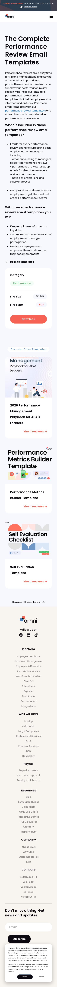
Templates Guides (28, 802)
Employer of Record (28, 780)
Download (28, 319)
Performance (28, 701)
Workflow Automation (28, 676)
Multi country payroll (29, 775)
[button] (51, 16)
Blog (28, 797)
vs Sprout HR (28, 896)
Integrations (28, 706)
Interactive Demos (28, 816)
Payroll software (28, 770)
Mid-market (28, 726)
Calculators (28, 806)
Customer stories (29, 856)
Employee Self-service (28, 666)
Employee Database (28, 656)
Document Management (28, 661)
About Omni (28, 847)
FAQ (28, 861)
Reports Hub (28, 831)
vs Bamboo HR (28, 876)
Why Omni (28, 851)
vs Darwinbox (28, 887)
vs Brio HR (28, 882)
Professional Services (28, 736)
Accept (24, 977)
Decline (41, 977)
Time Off (29, 681)
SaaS (28, 741)
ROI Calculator (28, 821)
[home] (11, 16)
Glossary (28, 826)
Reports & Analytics (28, 671)
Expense (28, 691)
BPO (28, 751)
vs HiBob (28, 892)
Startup (28, 721)
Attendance (28, 686)
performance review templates (25, 110)
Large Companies (28, 731)
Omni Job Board (28, 811)
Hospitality (28, 756)
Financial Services (28, 746)
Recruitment (29, 696)
